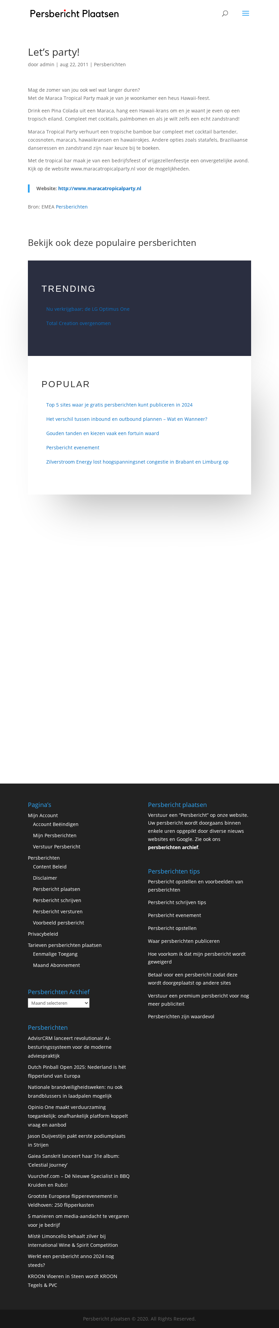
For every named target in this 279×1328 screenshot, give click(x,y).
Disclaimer (45, 878)
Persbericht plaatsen (56, 889)
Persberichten (110, 64)
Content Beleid (50, 866)
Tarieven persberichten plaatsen (65, 945)
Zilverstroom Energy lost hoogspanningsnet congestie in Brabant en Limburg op (137, 462)
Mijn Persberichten (55, 835)
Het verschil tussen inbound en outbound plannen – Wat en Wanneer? (126, 419)
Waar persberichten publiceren (184, 941)
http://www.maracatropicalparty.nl (99, 188)
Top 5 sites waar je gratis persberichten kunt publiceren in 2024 (119, 404)
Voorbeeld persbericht (58, 922)
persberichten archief (173, 847)
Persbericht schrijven (57, 900)
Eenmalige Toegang (55, 954)
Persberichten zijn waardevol (181, 1016)
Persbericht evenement (72, 447)
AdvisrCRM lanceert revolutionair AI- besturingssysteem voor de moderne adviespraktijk (70, 1047)
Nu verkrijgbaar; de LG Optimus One (88, 309)
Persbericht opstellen (172, 928)
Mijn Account (43, 815)
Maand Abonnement (56, 965)
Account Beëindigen (56, 824)
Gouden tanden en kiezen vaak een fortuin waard (102, 433)
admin (47, 64)
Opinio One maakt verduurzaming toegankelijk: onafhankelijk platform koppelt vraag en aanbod (78, 1116)
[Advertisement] (139, 581)
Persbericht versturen (58, 911)
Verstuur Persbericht (56, 846)
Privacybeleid (43, 934)
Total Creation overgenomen (78, 323)
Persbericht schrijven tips (177, 902)
